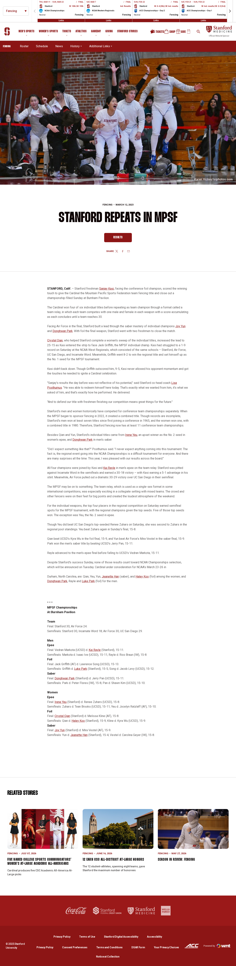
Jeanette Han (110, 576)
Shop (168, 32)
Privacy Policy (64, 936)
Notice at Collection (107, 956)
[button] (230, 11)
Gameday (96, 31)
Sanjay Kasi (106, 288)
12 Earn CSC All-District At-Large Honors (113, 859)
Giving (109, 31)
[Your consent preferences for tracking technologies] (6, 959)
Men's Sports (26, 31)
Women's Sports (48, 31)
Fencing (107, 204)
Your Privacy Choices (166, 947)
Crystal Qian (55, 340)
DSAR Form (138, 947)
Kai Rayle (109, 468)
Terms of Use (87, 936)
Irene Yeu (131, 435)
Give (179, 32)
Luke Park (88, 581)
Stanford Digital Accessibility (124, 936)
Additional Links (99, 46)
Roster (24, 46)
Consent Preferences (74, 947)
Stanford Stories (127, 32)
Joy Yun (180, 326)
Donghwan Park (63, 331)
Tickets (66, 31)
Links (61, 20)
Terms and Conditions (109, 947)
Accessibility (154, 936)
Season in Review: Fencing (176, 859)
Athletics (81, 31)
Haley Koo (142, 576)
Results (122, 238)
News (59, 46)
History (75, 46)
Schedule (42, 46)
